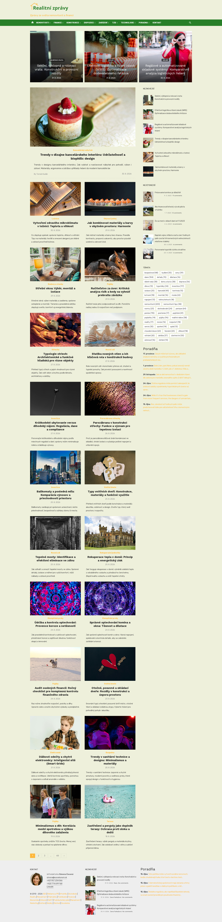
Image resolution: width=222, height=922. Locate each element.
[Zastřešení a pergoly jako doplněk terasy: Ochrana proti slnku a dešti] (110, 801)
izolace (149, 291)
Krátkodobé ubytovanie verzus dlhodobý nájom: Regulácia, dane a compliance (55, 426)
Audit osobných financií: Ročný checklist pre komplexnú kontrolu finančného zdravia (55, 691)
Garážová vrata (56, 60)
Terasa (110, 821)
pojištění (178, 313)
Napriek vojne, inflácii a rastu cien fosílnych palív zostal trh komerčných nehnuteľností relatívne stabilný (172, 238)
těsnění (169, 331)
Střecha (55, 350)
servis (149, 327)
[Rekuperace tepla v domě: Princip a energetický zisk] (110, 533)
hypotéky (162, 286)
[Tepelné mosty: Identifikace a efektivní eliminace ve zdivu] (55, 533)
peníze (149, 313)
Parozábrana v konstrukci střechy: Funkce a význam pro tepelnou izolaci (110, 426)
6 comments (177, 224)
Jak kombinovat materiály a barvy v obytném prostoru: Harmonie (110, 224)
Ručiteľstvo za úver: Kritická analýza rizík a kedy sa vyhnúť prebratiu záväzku (110, 292)
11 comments (177, 195)
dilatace (175, 277)
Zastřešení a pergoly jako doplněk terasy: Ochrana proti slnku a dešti (110, 829)
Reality (33, 897)
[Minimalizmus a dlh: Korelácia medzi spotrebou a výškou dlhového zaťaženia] (55, 801)
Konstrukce (73, 23)
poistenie (163, 313)
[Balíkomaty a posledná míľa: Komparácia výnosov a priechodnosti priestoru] (55, 467)
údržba (163, 336)
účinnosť (150, 340)
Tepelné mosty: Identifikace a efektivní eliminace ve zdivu (55, 558)
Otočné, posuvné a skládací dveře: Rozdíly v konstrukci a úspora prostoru (110, 691)
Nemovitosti (42, 23)
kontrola (178, 291)
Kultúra (42, 903)
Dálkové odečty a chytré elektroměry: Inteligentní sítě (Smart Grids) (55, 760)
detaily (161, 277)
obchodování (165, 309)
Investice (55, 418)
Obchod (57, 903)
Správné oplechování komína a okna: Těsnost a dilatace (110, 624)
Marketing (34, 903)
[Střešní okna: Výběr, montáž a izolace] (55, 264)
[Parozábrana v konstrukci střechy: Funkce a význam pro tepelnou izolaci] (110, 399)
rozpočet (175, 322)
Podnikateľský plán (61, 900)
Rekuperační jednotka (110, 553)
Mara (115, 883)
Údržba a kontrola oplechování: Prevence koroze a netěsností (55, 624)
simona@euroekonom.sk (57, 877)
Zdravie (43, 900)
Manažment (42, 897)
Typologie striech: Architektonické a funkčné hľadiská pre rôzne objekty (55, 357)
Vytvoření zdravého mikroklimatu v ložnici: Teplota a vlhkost (55, 224)
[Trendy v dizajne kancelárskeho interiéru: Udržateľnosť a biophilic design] (82, 117)
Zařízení (103, 23)
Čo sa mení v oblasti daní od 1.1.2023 (170, 221)
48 (57, 855)
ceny (179, 273)
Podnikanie (62, 897)
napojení (150, 300)
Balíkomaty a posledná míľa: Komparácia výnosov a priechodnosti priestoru (55, 495)
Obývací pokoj (110, 219)
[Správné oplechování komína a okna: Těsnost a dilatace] (110, 598)
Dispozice (89, 23)
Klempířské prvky (55, 618)
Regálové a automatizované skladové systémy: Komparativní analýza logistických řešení (173, 127)
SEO (44, 894)
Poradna (143, 23)
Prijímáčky (52, 897)
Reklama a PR (53, 894)
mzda (176, 295)
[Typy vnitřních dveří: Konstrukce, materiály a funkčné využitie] (110, 467)
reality (149, 322)
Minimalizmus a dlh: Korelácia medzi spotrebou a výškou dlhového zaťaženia (55, 829)
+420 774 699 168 (54, 884)
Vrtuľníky (63, 894)
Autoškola (72, 894)
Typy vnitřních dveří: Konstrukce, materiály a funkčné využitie (110, 493)
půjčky (163, 318)
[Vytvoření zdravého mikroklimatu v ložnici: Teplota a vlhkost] (55, 199)
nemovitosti (152, 304)
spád (174, 327)
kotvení (149, 295)
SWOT (50, 900)
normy (149, 309)
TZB (114, 23)
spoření (162, 327)
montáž (163, 295)
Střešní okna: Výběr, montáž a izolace (55, 290)
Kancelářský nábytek (82, 150)
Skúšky (50, 903)
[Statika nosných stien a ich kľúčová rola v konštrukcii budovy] (110, 330)
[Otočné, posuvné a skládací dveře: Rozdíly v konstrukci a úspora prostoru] (110, 664)
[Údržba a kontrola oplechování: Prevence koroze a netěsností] (55, 598)
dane (149, 277)
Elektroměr (55, 753)
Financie (71, 897)
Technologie (127, 23)
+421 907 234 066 (54, 880)
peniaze (181, 309)
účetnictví (177, 336)
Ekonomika (34, 900)
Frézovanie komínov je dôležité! (168, 192)
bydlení (167, 273)
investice (178, 286)
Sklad (111, 60)
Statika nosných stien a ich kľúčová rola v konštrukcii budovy (110, 355)
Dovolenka (65, 903)
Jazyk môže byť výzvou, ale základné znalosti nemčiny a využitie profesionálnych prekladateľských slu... (164, 357)
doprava (184, 282)
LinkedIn (50, 887)
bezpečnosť (151, 273)
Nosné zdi (110, 350)
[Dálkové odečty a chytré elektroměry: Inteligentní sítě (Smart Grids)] (55, 733)
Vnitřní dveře (110, 487)
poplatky (150, 318)
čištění (163, 340)
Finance (58, 23)
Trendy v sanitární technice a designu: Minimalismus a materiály (110, 760)
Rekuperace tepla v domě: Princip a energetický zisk (110, 558)
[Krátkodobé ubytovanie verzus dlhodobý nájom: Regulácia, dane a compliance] (55, 399)
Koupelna (110, 753)
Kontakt (157, 23)
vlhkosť (183, 331)
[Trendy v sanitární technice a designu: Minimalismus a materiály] (110, 733)
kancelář (163, 291)
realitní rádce (179, 318)
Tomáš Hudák (42, 174)
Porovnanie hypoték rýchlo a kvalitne (170, 250)
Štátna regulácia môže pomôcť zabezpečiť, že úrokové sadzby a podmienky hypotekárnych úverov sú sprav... (166, 386)
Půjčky (110, 284)
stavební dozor (153, 331)
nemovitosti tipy (173, 304)
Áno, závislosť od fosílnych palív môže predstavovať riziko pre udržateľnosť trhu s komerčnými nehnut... (166, 407)
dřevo (149, 286)
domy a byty (168, 282)
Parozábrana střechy (110, 418)
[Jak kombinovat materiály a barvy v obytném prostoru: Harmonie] (110, 199)
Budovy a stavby (55, 284)
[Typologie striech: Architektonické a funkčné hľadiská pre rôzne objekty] (55, 330)
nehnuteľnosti (166, 300)
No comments (123, 883)
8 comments (177, 213)
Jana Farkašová (115, 897)
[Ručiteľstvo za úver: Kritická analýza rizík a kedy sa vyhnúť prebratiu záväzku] (110, 264)
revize (161, 322)
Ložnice (55, 219)
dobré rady (151, 282)
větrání (150, 336)
